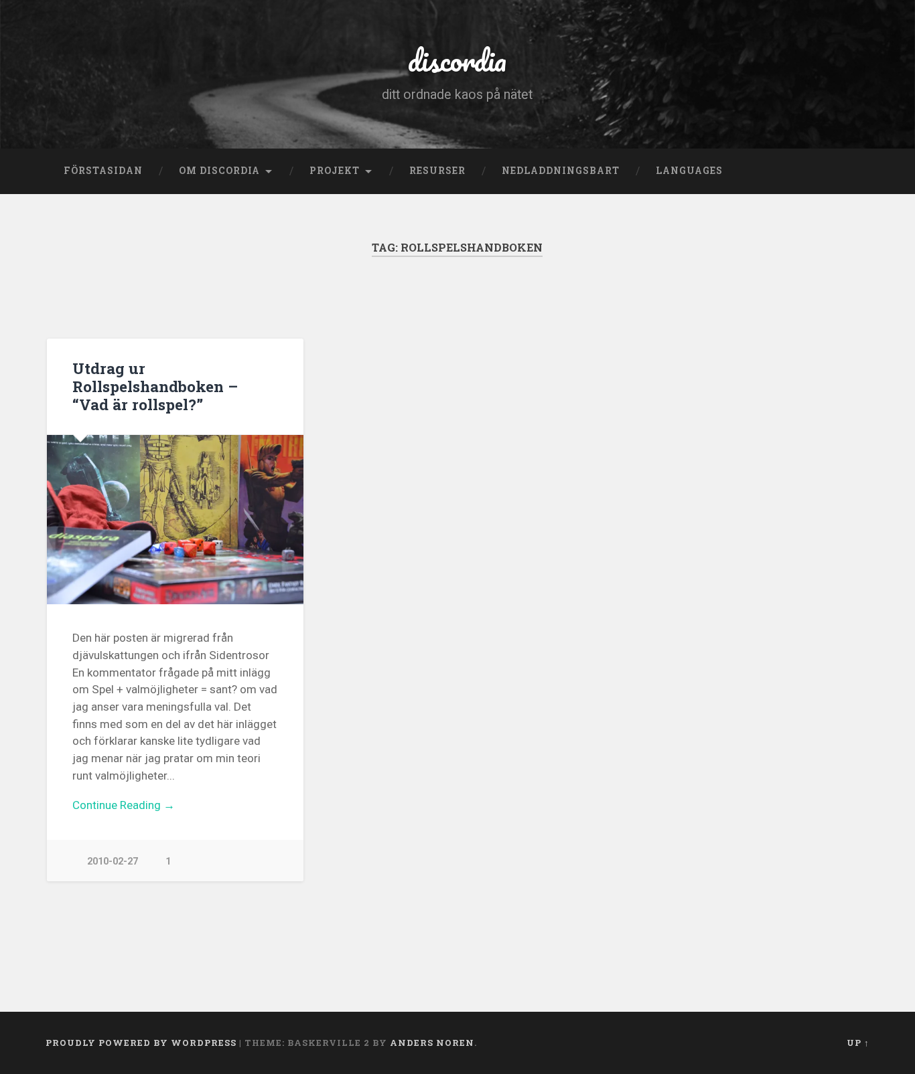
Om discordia (219, 171)
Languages (689, 171)
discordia (457, 60)
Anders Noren (432, 1042)
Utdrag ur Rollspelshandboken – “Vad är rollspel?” (155, 386)
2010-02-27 (112, 861)
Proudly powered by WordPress (141, 1042)
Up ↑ (858, 1042)
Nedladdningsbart (561, 171)
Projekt (334, 171)
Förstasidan (103, 171)
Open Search (856, 171)
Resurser (437, 171)
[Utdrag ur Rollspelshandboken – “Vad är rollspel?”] (175, 520)
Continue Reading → (123, 805)
